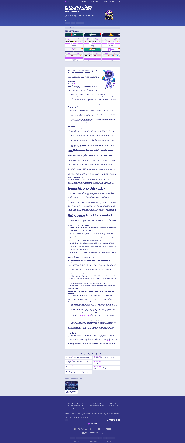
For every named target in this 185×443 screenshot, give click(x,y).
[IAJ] (92, 429)
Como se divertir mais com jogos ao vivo (75, 403)
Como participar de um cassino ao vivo (76, 401)
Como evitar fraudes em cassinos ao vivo (75, 405)
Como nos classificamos (113, 405)
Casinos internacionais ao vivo (96, 408)
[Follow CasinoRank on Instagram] (110, 420)
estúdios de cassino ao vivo (94, 154)
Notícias (118, 1)
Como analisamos (113, 403)
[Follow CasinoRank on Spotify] (117, 420)
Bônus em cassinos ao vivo (96, 403)
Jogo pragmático (71, 108)
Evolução (76, 83)
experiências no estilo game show (84, 315)
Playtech (69, 128)
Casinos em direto (84, 1)
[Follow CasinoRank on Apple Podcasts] (119, 420)
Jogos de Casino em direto (95, 1)
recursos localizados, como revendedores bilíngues (103, 340)
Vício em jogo (96, 407)
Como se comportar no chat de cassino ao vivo (75, 407)
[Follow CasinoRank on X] (112, 420)
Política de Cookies (77, 441)
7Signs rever (74, 59)
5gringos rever (111, 45)
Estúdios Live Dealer (106, 1)
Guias (113, 1)
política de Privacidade (93, 441)
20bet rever (92, 45)
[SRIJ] (104, 429)
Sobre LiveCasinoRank (113, 401)
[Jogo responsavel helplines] (90, 433)
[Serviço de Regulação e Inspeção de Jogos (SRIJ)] (75, 429)
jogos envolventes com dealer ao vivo (81, 219)
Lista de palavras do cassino (96, 401)
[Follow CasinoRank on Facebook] (107, 420)
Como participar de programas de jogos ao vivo (75, 408)
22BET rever (74, 45)
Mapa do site (109, 441)
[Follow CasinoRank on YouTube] (114, 420)
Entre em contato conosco (113, 407)
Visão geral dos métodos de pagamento (96, 405)
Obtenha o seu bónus (74, 43)
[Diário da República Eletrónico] (82, 429)
